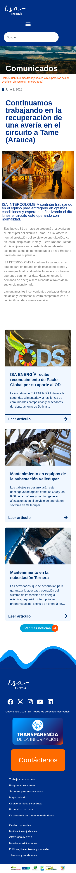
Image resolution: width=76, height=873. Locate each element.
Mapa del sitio (17, 797)
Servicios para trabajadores (26, 791)
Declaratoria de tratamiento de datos (31, 815)
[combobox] (31, 37)
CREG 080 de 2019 (20, 837)
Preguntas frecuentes (22, 785)
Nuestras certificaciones (23, 843)
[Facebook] (10, 702)
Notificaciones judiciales (23, 831)
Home (5, 77)
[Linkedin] (50, 702)
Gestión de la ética (20, 825)
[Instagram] (30, 702)
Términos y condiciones (23, 855)
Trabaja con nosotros (22, 779)
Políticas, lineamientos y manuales (29, 849)
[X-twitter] (20, 702)
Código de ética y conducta (25, 803)
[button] (28, 24)
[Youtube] (40, 702)
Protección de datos (21, 809)
